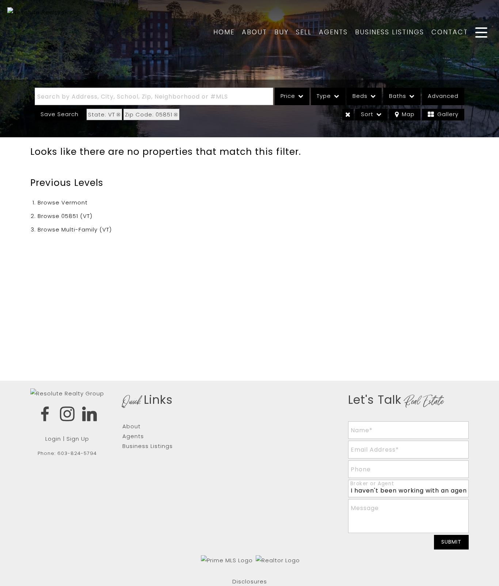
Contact (449, 32)
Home (224, 32)
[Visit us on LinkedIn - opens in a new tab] (89, 415)
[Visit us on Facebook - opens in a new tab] (45, 415)
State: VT (101, 114)
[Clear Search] (348, 114)
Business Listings (389, 32)
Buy (281, 32)
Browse (63, 202)
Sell (304, 32)
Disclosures (249, 581)
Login (53, 439)
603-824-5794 (77, 453)
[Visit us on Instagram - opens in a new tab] (67, 415)
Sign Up (77, 439)
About (254, 32)
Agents (333, 32)
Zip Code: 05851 (148, 114)
